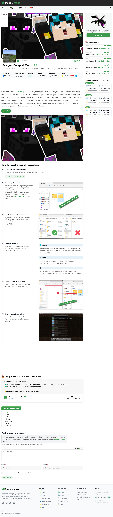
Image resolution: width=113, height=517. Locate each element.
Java (13, 8)
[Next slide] (80, 35)
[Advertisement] (42, 84)
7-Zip (18, 188)
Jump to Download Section (16, 176)
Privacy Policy (81, 495)
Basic (80, 448)
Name (3, 464)
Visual (77, 448)
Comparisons (102, 497)
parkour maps (20, 92)
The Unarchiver (19, 196)
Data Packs (44, 504)
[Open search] (110, 7)
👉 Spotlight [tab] (6, 111)
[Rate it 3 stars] (78, 61)
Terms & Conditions (83, 497)
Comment (4, 448)
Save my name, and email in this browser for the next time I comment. (24, 473)
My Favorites (98, 35)
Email (45, 464)
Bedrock (23, 8)
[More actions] (3, 24)
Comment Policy (60, 439)
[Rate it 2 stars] (76, 61)
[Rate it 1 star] (74, 61)
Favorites (34, 8)
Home (6, 8)
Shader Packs (45, 498)
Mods (42, 495)
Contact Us (80, 499)
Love (4, 15)
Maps (42, 492)
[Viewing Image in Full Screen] (81, 14)
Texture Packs (45, 501)
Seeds (43, 507)
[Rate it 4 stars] (79, 61)
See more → (107, 80)
